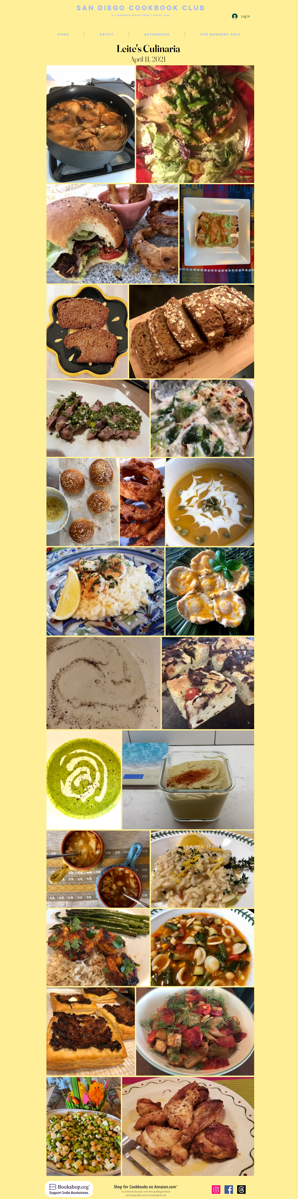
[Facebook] (228, 1189)
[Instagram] (216, 1189)
